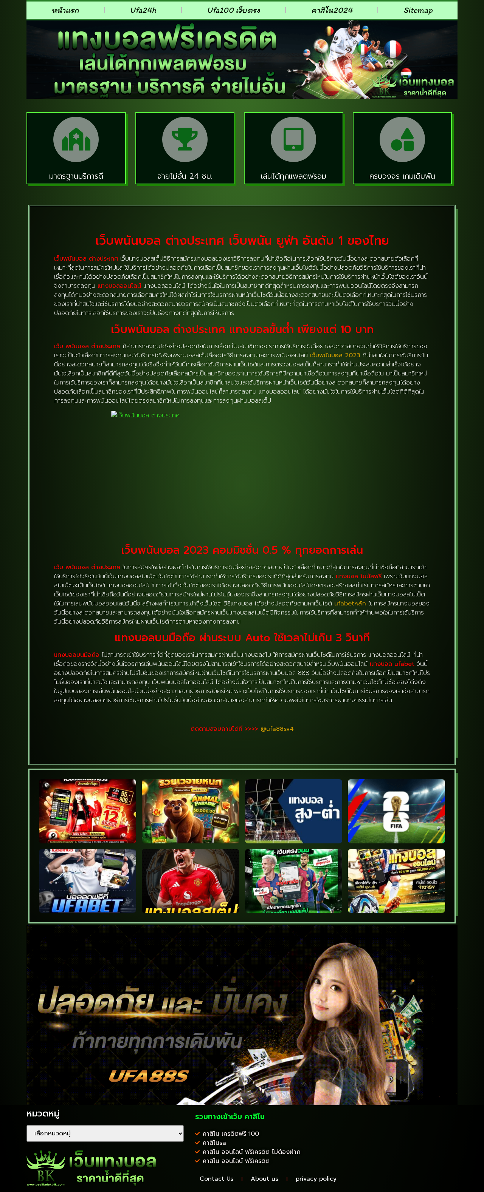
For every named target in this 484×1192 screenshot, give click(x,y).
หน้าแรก (65, 10)
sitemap (418, 10)
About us (264, 1178)
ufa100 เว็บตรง (233, 10)
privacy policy (316, 1178)
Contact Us (216, 1178)
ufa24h (143, 10)
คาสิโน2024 (331, 10)
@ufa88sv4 (277, 728)
